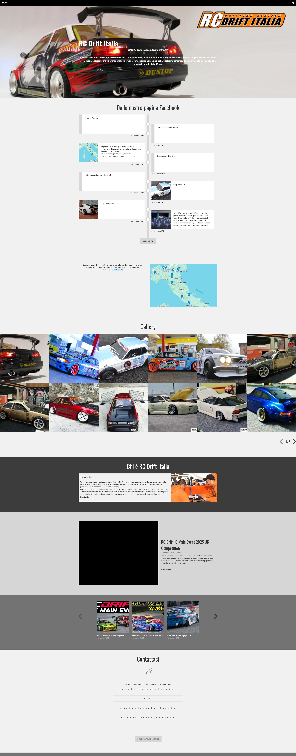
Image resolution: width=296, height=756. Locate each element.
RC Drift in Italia (117, 270)
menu (5, 3)
